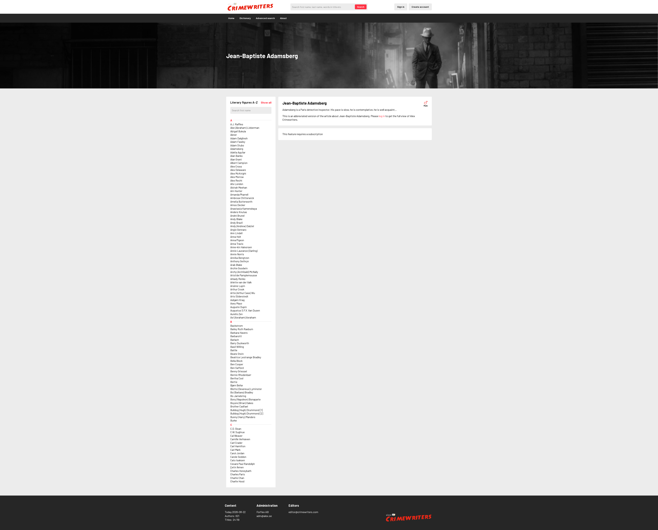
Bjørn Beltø (236, 385)
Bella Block (236, 360)
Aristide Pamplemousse (243, 275)
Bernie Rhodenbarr (240, 374)
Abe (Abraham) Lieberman (244, 127)
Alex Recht (236, 180)
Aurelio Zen (236, 314)
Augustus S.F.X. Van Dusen (245, 310)
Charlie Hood (237, 481)
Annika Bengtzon (239, 257)
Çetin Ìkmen (237, 467)
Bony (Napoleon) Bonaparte (245, 399)
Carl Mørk (235, 449)
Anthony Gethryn (239, 261)
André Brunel (237, 215)
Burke (233, 420)
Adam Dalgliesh (239, 138)
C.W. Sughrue (237, 432)
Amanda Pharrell (239, 194)
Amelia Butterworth (241, 201)
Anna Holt (235, 236)
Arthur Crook (237, 289)
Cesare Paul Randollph (242, 463)
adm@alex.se (264, 515)
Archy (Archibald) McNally (244, 271)
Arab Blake (236, 264)
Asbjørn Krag (237, 300)
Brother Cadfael (239, 406)
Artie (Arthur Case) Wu (242, 292)
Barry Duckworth (239, 343)
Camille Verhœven (240, 439)
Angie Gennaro (238, 229)
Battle (233, 350)
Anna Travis (236, 243)
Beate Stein (237, 353)
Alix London (236, 183)
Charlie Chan (237, 477)
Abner (233, 134)
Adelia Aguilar (237, 152)
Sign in (400, 6)
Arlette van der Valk (241, 282)
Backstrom (236, 325)
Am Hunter (236, 190)
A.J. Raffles (236, 124)
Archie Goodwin (239, 268)
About (283, 18)
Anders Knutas (238, 212)
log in (382, 116)
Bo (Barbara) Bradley (241, 392)
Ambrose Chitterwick (242, 198)
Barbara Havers (239, 332)
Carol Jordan (237, 453)
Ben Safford (237, 367)
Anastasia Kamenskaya (243, 208)
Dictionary (245, 18)
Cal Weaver (236, 435)
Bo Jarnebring (238, 396)
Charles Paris (237, 474)
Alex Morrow (237, 176)
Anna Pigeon (237, 240)
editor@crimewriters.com (303, 512)
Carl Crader (236, 442)
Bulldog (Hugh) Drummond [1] (246, 410)
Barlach (234, 339)
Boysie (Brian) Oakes (241, 403)
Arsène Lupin (237, 285)
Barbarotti (236, 336)
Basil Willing (237, 346)
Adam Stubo (237, 145)
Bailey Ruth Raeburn (241, 329)
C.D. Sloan (235, 428)
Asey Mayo (236, 303)
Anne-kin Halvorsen (241, 247)
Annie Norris (237, 254)
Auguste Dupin (238, 307)
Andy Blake (236, 219)
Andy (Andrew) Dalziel (242, 226)
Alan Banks (236, 155)
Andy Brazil (236, 222)
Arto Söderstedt (239, 296)
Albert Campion (238, 162)
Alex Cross (236, 166)
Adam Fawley (237, 141)
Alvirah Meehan (238, 187)
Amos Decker (237, 205)
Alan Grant (236, 159)
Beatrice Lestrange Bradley (245, 357)
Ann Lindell (236, 233)
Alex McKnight (238, 173)
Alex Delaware (238, 169)
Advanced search (265, 18)
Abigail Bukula (238, 131)
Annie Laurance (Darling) (244, 250)
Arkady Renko (237, 278)
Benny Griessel (238, 371)
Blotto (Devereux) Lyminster (246, 388)
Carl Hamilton (237, 446)
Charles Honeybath (240, 470)
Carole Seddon (238, 456)
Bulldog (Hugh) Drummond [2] (246, 413)
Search (360, 6)
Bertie (233, 381)
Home (231, 18)
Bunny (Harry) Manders (242, 417)
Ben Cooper (236, 364)
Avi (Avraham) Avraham (243, 317)
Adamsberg (236, 148)
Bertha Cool (236, 378)
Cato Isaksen (237, 460)
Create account (420, 6)
